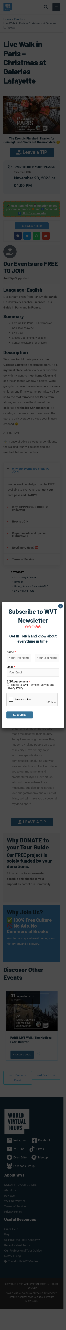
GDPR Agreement (18, 681)
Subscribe (19, 714)
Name (11, 652)
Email (11, 666)
